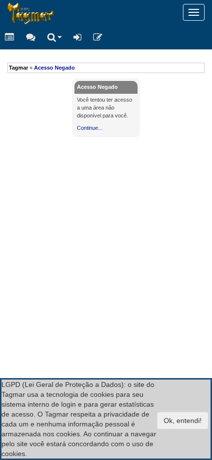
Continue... (90, 128)
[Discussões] (30, 37)
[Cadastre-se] (97, 37)
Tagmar (18, 68)
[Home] (7, 12)
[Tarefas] (9, 37)
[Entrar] (77, 37)
